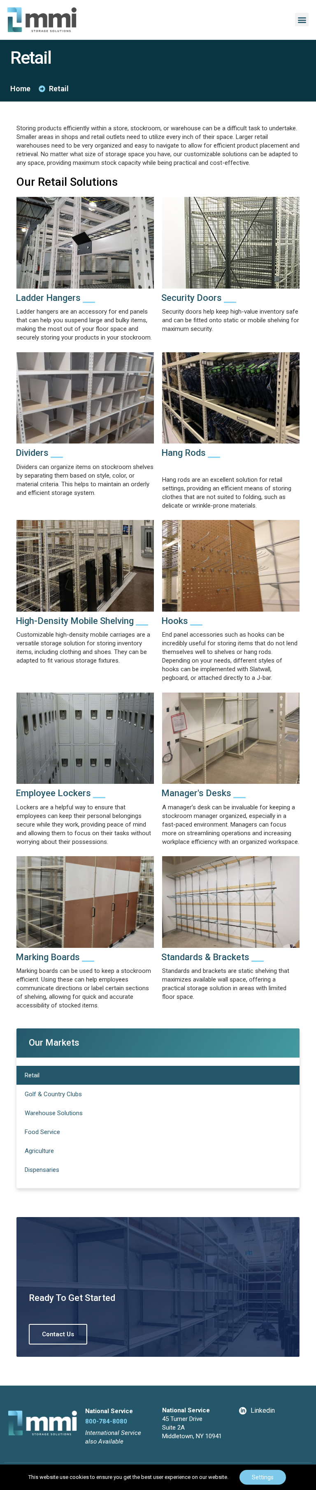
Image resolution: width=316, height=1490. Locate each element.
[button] (302, 19)
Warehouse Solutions (54, 1113)
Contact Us (58, 1334)
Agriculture (39, 1151)
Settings (263, 1477)
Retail (32, 1075)
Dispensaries (42, 1170)
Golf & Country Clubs (53, 1094)
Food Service (42, 1132)
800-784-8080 (106, 1421)
